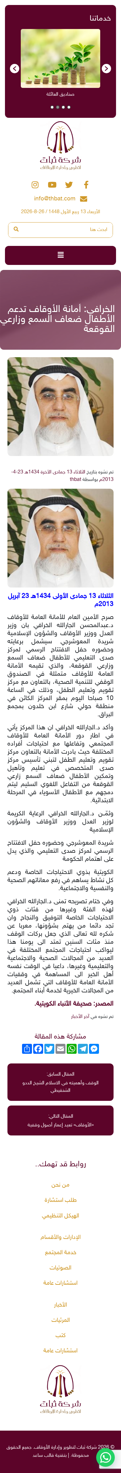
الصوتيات (60, 1268)
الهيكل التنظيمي (60, 1216)
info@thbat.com (54, 199)
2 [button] (63, 107)
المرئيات (61, 1320)
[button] (14, 68)
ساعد (38, 1456)
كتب (61, 1335)
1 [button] (69, 107)
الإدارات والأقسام (61, 1237)
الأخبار (60, 1305)
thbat (75, 480)
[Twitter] (69, 184)
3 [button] (58, 107)
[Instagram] (35, 184)
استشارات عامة (60, 1283)
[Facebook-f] (86, 184)
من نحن (60, 1185)
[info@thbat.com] (83, 199)
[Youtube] (52, 184)
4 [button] (52, 107)
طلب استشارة (61, 1200)
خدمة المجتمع (60, 1252)
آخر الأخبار (80, 1017)
